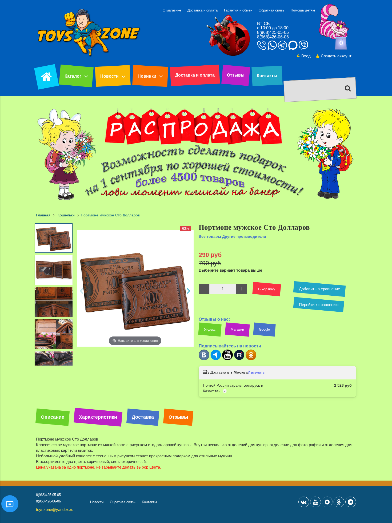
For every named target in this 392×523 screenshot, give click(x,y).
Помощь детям (303, 10)
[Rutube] (239, 359)
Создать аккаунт (336, 56)
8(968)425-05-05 (273, 32)
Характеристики (98, 417)
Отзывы (236, 75)
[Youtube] (227, 359)
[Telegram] (215, 359)
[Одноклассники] (251, 359)
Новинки (147, 76)
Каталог (73, 76)
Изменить (256, 372)
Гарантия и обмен (238, 10)
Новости (109, 76)
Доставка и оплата (202, 10)
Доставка (143, 417)
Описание (52, 417)
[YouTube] (315, 502)
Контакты (267, 75)
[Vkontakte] (303, 502)
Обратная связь (271, 10)
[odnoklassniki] (339, 502)
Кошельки (66, 215)
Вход (306, 56)
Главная (43, 215)
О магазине (172, 10)
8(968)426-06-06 (273, 37)
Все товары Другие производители (232, 236)
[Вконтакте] (204, 359)
